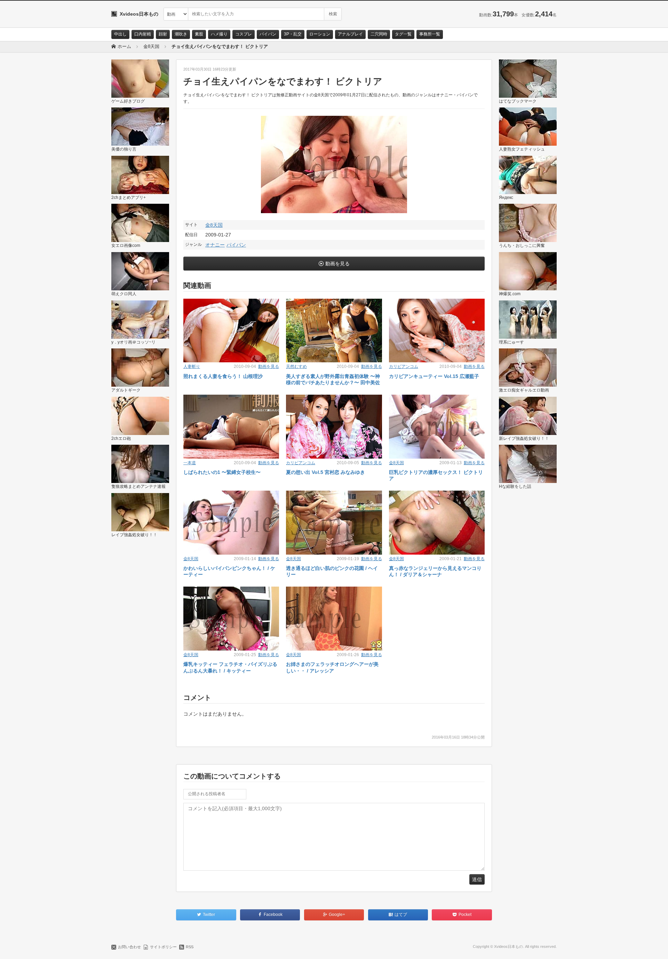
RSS (189, 947)
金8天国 (214, 225)
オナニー (215, 245)
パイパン (268, 34)
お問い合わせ (129, 947)
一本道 (189, 462)
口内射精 (142, 34)
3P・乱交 (293, 34)
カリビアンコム (403, 366)
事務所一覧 (429, 34)
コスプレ (243, 34)
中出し (120, 34)
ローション (319, 34)
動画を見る (337, 263)
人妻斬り (191, 366)
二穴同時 (379, 34)
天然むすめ (296, 366)
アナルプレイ (350, 34)
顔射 (163, 34)
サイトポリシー (163, 947)
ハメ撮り (219, 34)
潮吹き (181, 34)
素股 (199, 34)
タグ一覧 (403, 34)
